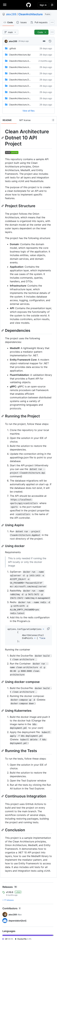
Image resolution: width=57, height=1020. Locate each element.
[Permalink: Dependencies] (3, 330)
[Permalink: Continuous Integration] (3, 796)
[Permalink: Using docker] (3, 546)
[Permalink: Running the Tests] (3, 751)
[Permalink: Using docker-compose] (3, 682)
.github (12, 48)
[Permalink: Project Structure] (3, 206)
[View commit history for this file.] (50, 41)
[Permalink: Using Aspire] (3, 525)
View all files (28, 110)
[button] (49, 629)
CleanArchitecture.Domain (22, 86)
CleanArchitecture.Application (23, 73)
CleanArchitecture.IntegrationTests (26, 104)
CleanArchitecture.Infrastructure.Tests (28, 92)
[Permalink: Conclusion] (3, 830)
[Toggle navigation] (4, 4)
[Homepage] (28, 4)
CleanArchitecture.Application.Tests (26, 67)
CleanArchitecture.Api (20, 54)
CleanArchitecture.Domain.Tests (25, 79)
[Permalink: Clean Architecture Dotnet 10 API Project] (3, 138)
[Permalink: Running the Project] (3, 416)
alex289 (11, 14)
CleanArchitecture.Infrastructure (25, 98)
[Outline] (53, 120)
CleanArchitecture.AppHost (22, 61)
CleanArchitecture (30, 14)
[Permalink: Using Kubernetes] (3, 710)
